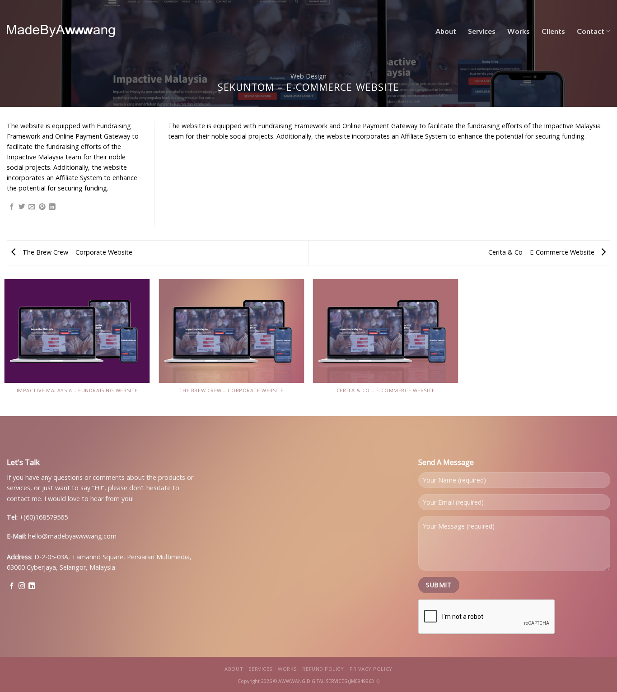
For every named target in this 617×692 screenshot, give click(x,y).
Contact (590, 31)
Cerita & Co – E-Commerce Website (542, 252)
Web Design (308, 76)
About (445, 31)
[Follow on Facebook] (12, 586)
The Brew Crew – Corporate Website (76, 252)
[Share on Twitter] (22, 207)
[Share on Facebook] (12, 207)
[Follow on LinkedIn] (31, 586)
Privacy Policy (371, 668)
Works (518, 31)
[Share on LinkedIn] (52, 207)
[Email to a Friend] (31, 207)
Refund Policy (323, 668)
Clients (553, 31)
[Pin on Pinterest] (42, 207)
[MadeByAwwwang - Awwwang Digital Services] (61, 31)
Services (481, 31)
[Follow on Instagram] (22, 586)
